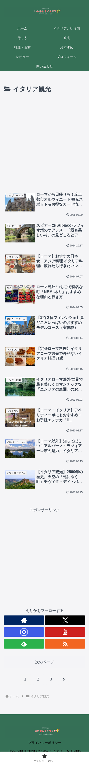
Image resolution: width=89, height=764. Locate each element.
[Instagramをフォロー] (24, 632)
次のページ (44, 662)
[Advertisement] (44, 141)
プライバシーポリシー (44, 743)
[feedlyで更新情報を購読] (24, 644)
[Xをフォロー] (65, 620)
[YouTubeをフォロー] (65, 632)
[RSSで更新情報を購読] (65, 644)
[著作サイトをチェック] (24, 620)
